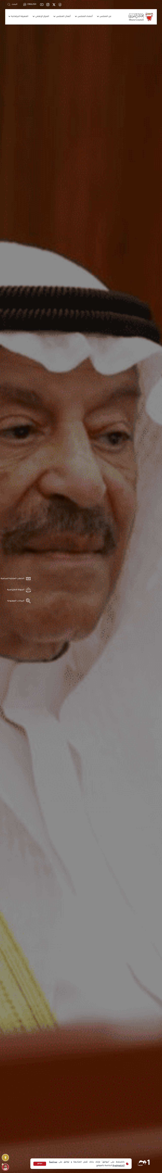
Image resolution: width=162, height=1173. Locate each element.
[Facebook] (60, 4)
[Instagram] (47, 4)
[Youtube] (41, 4)
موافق (39, 1163)
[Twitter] (53, 4)
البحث (14, 4)
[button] (105, 17)
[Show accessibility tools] (5, 1157)
